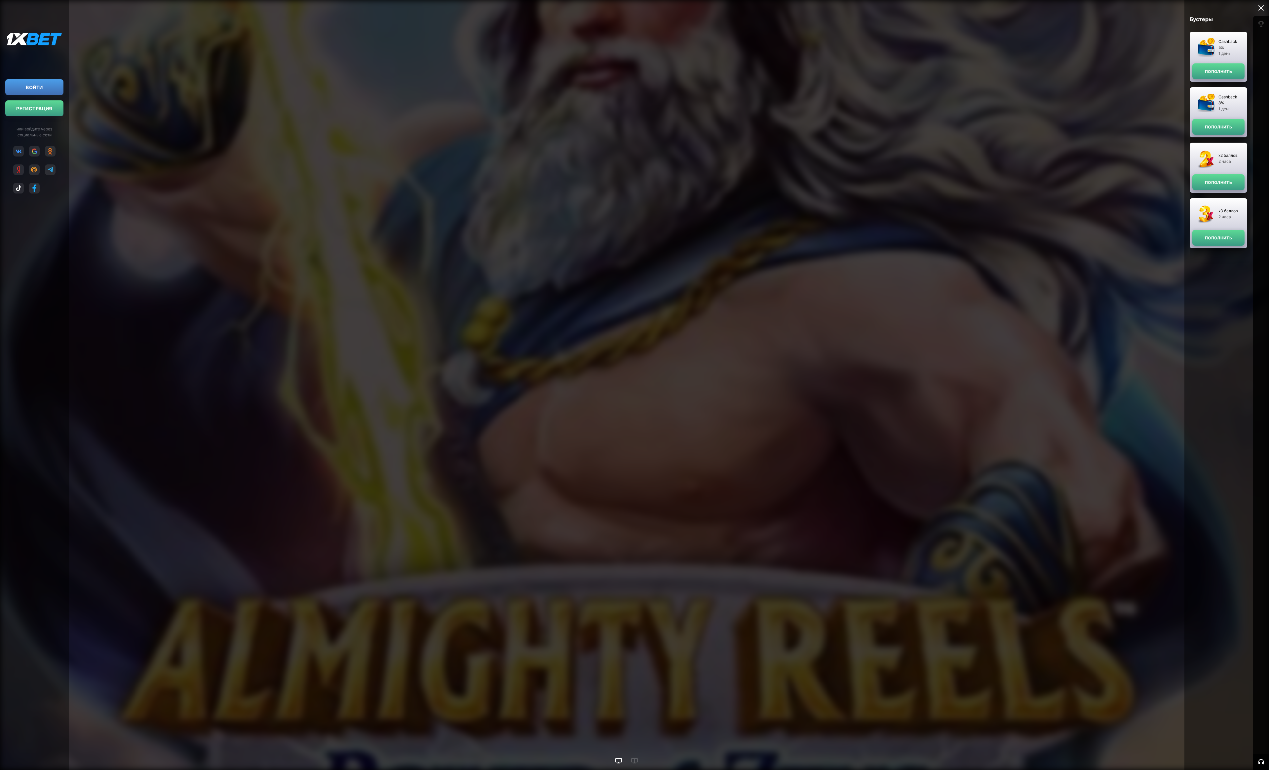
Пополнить (1218, 71)
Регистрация (34, 108)
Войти (34, 87)
